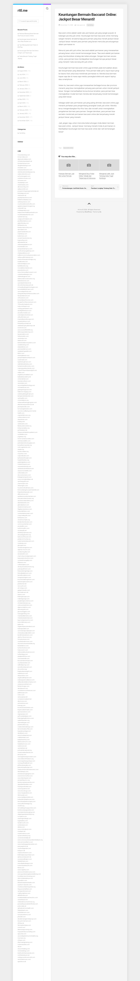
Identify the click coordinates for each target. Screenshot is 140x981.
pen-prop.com (22, 754)
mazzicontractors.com (25, 852)
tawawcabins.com (23, 334)
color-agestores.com (24, 447)
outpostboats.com (23, 455)
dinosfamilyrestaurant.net (25, 285)
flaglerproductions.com (25, 509)
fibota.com (21, 867)
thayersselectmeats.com (25, 709)
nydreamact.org (22, 216)
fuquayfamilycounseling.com (26, 931)
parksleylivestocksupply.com (26, 443)
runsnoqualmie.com (24, 788)
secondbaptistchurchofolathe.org (28, 936)
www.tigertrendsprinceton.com (27, 756)
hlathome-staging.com (24, 391)
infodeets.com (22, 167)
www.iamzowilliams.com (25, 842)
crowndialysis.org (23, 400)
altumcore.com (22, 701)
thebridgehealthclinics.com (26, 718)
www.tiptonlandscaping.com (26, 812)
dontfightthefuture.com (24, 310)
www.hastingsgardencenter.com (27, 844)
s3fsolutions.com (23, 298)
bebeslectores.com (23, 281)
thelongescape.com (24, 596)
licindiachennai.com (24, 163)
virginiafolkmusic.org (24, 415)
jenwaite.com (22, 916)
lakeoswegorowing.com (25, 929)
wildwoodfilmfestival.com (25, 257)
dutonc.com (21, 594)
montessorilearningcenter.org (26, 887)
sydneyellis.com (22, 398)
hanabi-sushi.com (23, 823)
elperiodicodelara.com (24, 159)
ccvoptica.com (22, 816)
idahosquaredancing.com (25, 332)
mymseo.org (21, 938)
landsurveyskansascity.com (26, 782)
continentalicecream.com (25, 513)
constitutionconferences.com (27, 690)
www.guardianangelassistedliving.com (29, 874)
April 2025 (22, 103)
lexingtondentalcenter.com (25, 396)
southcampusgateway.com (26, 251)
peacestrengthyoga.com (25, 767)
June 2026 (22, 78)
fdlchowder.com (23, 795)
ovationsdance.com (24, 417)
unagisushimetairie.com (25, 219)
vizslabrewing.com (23, 345)
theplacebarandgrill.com (25, 671)
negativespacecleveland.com (26, 626)
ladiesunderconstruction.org (26, 278)
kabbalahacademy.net (24, 377)
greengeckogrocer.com (25, 389)
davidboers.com (23, 733)
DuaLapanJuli (80, 25)
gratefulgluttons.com (24, 462)
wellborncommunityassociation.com (29, 255)
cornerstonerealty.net (24, 838)
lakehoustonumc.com (24, 741)
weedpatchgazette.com (25, 351)
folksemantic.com (23, 336)
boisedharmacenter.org (25, 445)
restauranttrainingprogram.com (27, 402)
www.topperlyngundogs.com (26, 761)
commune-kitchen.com (25, 524)
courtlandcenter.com (24, 663)
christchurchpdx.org (24, 520)
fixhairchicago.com (23, 686)
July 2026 (22, 74)
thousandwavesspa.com (25, 660)
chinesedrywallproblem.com (26, 633)
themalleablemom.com (25, 573)
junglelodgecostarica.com (25, 601)
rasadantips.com (23, 182)
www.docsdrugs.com (24, 791)
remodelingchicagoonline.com (27, 808)
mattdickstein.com (23, 737)
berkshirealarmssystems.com (27, 342)
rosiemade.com (22, 360)
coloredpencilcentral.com (25, 315)
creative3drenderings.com (25, 727)
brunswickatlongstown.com (26, 579)
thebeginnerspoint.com (25, 477)
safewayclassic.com (24, 202)
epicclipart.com (22, 229)
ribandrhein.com (23, 419)
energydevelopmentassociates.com (28, 293)
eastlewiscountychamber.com (27, 496)
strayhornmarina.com (24, 507)
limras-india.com (23, 157)
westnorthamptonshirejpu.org (27, 259)
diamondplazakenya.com (25, 878)
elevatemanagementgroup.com (27, 919)
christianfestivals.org (24, 603)
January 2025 (23, 113)
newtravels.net (22, 195)
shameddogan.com (24, 722)
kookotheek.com (23, 246)
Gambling (22, 133)
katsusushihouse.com (24, 537)
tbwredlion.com (22, 880)
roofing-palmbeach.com (25, 308)
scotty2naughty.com (24, 552)
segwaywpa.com (23, 714)
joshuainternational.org (25, 750)
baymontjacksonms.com (25, 620)
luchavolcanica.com (24, 648)
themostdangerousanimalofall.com (28, 490)
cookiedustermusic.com (25, 641)
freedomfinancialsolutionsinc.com (28, 769)
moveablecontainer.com (25, 268)
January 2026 (23, 88)
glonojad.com (22, 545)
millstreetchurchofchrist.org (26, 902)
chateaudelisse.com (24, 253)
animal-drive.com (23, 703)
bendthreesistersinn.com (25, 635)
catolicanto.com (23, 424)
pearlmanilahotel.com (24, 231)
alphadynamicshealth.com (26, 908)
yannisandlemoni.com (24, 349)
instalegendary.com (23, 210)
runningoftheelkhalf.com (25, 763)
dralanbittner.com (23, 347)
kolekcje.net (21, 421)
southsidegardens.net (24, 848)
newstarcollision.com (24, 381)
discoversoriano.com (24, 475)
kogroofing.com (22, 240)
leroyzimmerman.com (24, 921)
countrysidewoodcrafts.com (26, 204)
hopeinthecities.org (23, 460)
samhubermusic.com (24, 959)
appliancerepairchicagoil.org (26, 206)
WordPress (88, 212)
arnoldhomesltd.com (24, 313)
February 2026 (23, 85)
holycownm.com (23, 650)
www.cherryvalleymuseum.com (27, 272)
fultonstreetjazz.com (24, 263)
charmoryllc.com (23, 483)
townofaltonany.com (24, 622)
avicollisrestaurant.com (25, 667)
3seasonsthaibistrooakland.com (27, 432)
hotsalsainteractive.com (25, 170)
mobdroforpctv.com (24, 464)
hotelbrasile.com (23, 261)
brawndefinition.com (24, 511)
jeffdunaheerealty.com (24, 765)
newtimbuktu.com (23, 185)
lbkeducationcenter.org (24, 426)
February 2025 (23, 110)
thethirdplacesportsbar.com (26, 855)
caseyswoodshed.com (25, 684)
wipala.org (21, 449)
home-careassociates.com (26, 438)
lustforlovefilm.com (23, 528)
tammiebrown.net (23, 592)
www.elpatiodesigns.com (25, 863)
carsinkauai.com (23, 899)
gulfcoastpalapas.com (24, 716)
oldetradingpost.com (24, 276)
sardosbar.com (22, 338)
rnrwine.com (21, 927)
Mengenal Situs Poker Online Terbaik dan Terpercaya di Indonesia (87, 176)
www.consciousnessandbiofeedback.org (30, 840)
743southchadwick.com (25, 304)
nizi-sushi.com (22, 586)
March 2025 (23, 106)
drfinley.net (21, 923)
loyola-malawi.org (23, 451)
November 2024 (24, 120)
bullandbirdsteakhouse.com (26, 799)
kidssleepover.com (23, 193)
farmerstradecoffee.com (25, 729)
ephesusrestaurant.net (24, 857)
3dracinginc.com (23, 485)
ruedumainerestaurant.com (26, 541)
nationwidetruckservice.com (26, 652)
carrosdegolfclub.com (24, 291)
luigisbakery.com (23, 820)
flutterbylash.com (23, 910)
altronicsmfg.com (23, 187)
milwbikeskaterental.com (25, 618)
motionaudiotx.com (24, 944)
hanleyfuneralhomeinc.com (26, 366)
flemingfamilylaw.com (24, 925)
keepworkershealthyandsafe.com (28, 212)
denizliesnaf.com (23, 688)
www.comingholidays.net (25, 479)
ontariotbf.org (22, 208)
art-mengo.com (22, 588)
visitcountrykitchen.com (25, 605)
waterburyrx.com (23, 673)
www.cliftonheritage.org (25, 803)
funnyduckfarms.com (24, 914)
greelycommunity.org (24, 539)
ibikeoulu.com (22, 562)
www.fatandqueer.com (24, 778)
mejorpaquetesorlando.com (26, 368)
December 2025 (24, 92)
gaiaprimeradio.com (24, 590)
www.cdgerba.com (23, 870)
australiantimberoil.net (24, 283)
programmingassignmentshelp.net (28, 191)
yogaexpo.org (22, 436)
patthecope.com (23, 692)
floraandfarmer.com (24, 295)
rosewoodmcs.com (24, 833)
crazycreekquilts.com (24, 515)
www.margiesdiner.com (25, 793)
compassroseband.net (24, 699)
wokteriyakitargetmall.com (26, 394)
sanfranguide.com (23, 481)
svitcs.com (21, 695)
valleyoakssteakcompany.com (27, 682)
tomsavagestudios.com (25, 409)
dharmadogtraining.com (25, 942)
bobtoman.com (22, 236)
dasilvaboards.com (23, 502)
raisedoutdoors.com (24, 321)
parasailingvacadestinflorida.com (28, 904)
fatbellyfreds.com (23, 861)
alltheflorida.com (23, 895)
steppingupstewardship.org (26, 814)
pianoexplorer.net (23, 846)
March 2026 (23, 81)
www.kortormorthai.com (25, 776)
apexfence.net (22, 961)
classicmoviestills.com (25, 470)
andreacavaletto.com (24, 441)
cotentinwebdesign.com (25, 274)
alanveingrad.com (23, 609)
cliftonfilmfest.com (23, 317)
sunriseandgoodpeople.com (26, 630)
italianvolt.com (22, 340)
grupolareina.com (23, 270)
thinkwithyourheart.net (24, 323)
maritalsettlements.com (25, 616)
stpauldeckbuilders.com (25, 784)
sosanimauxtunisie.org (25, 238)
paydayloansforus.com (25, 197)
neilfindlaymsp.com (23, 665)
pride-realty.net (22, 906)
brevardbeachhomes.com (25, 300)
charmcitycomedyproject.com (27, 556)
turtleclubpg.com (23, 654)
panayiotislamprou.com (25, 249)
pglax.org (20, 624)
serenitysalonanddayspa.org (26, 172)
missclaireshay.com (24, 155)
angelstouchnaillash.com (25, 374)
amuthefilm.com (23, 526)
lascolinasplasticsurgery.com (27, 801)
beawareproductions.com (25, 558)
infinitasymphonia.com (25, 532)
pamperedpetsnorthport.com (26, 357)
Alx (100, 212)
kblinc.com (21, 353)
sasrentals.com (22, 383)
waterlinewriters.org (23, 720)
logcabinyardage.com (24, 731)
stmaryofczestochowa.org (26, 566)
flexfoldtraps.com (23, 771)
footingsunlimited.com (24, 786)
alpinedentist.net (22, 242)
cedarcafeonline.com (24, 174)
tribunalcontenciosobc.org (26, 498)
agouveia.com (22, 934)
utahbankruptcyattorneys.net (26, 325)
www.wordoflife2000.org (25, 330)
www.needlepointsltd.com (25, 797)
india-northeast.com (24, 306)
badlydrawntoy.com (24, 739)
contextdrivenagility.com (25, 560)
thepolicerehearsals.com (25, 492)
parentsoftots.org (23, 724)
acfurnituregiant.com (24, 176)
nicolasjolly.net (22, 530)
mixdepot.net (21, 831)
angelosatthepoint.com (25, 677)
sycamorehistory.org (24, 835)
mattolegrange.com (24, 599)
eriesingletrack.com (23, 355)
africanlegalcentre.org (24, 535)
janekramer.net (22, 584)
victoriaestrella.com (24, 658)
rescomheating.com (24, 949)
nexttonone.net (22, 746)
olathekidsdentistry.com (25, 364)
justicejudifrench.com (24, 569)
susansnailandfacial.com (25, 752)
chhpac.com (21, 940)
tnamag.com (21, 705)
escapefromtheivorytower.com (27, 302)
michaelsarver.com (23, 387)
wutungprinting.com (24, 613)
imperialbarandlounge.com (26, 319)
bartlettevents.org (23, 266)
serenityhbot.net (22, 748)
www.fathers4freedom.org (26, 759)
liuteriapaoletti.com (23, 628)
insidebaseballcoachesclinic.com (28, 897)
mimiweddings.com (24, 951)
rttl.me (23, 11)
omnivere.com (22, 180)
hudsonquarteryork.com (25, 865)
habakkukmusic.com (24, 744)
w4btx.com (21, 372)
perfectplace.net (22, 430)
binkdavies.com (22, 517)
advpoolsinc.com (23, 675)
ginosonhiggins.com (24, 611)
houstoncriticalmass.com (25, 488)
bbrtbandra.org (22, 225)
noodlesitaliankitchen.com (26, 214)
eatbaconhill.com (23, 189)
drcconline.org (22, 669)
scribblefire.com (22, 434)
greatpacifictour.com (24, 656)
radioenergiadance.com (25, 244)
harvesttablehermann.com (26, 289)
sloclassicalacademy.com (26, 500)
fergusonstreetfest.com (25, 889)
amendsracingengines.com (26, 774)
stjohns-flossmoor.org (24, 637)
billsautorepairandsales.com (26, 882)
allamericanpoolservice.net (26, 404)
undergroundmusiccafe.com (26, 957)
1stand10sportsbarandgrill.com (27, 370)
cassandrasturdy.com (24, 466)
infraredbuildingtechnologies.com (28, 287)
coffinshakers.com (23, 564)
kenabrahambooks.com (25, 522)
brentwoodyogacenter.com (26, 810)
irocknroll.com (22, 327)
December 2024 (24, 117)
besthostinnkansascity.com (26, 953)
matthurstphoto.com (24, 893)
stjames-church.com (24, 549)
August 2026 (23, 71)
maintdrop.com (22, 234)
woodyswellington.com (25, 859)
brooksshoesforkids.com (25, 707)
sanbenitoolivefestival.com (26, 468)
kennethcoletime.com (24, 575)
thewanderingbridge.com (25, 571)
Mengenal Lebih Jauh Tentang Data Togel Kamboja (106, 176)
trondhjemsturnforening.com (26, 876)
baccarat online (68, 148)
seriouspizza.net (22, 697)
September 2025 (24, 96)
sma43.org (21, 805)
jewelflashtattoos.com (24, 221)
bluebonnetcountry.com (25, 227)
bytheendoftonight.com (25, 458)
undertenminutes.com (24, 178)
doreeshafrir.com (23, 554)
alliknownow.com (23, 494)
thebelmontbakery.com (24, 199)
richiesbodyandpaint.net (25, 161)
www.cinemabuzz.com (24, 829)
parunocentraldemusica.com (26, 872)
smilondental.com (23, 379)
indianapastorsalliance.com (26, 680)
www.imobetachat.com (25, 735)
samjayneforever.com (24, 891)
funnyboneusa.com (24, 639)
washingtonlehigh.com (24, 818)
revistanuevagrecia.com (25, 547)
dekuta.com (21, 827)
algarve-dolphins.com (24, 607)
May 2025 (22, 99)
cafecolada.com (23, 473)
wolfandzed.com (23, 825)
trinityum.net (21, 850)
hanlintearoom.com (24, 912)
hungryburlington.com (24, 577)
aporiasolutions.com (24, 712)
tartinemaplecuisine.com (25, 581)
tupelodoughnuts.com (24, 362)
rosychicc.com (22, 453)
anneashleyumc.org (24, 780)
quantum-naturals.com (25, 884)
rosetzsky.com (22, 543)
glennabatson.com (23, 505)
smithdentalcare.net (23, 955)
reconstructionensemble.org (26, 643)
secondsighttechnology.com (26, 385)
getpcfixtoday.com (23, 223)
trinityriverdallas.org (23, 428)
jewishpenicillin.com (24, 406)
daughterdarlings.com (24, 165)
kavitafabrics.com (23, 645)
